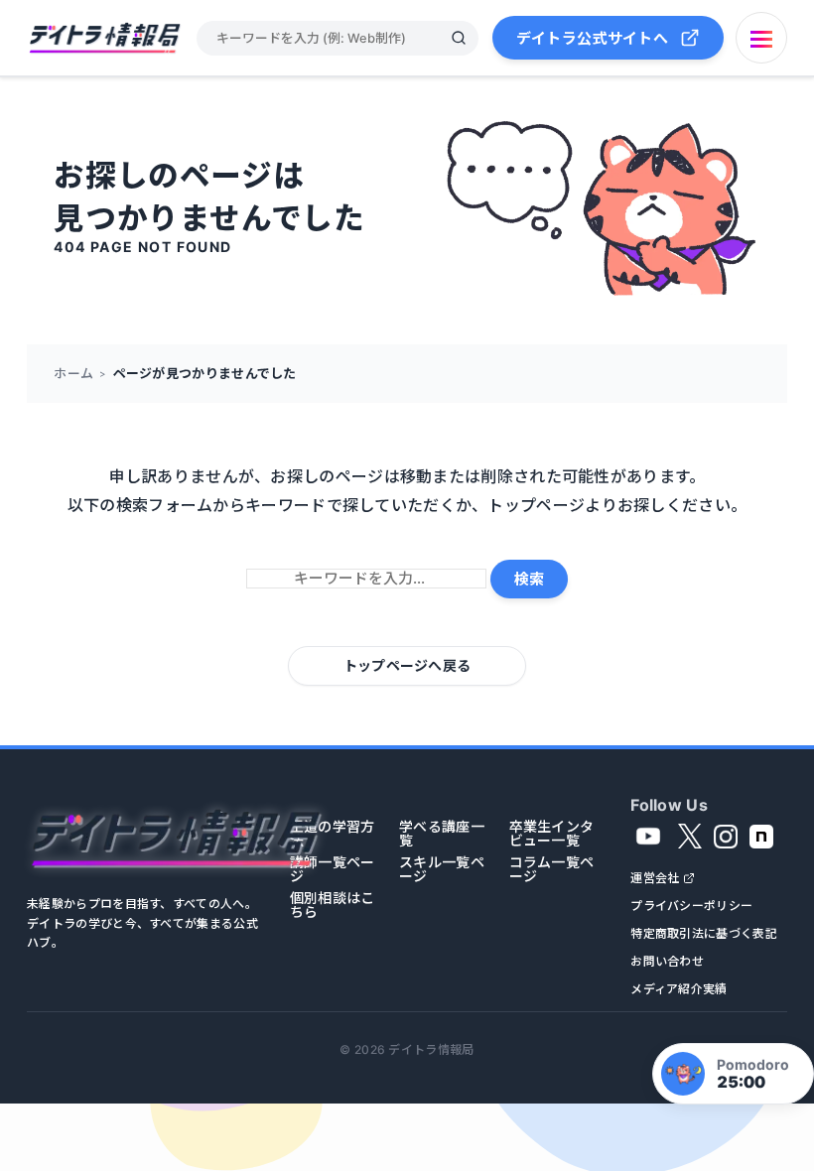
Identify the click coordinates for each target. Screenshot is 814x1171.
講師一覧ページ (332, 869)
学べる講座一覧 (441, 833)
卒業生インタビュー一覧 (552, 833)
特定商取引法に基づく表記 (703, 934)
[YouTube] (648, 836)
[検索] (459, 38)
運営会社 (654, 878)
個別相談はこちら (332, 905)
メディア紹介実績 (678, 989)
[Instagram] (726, 836)
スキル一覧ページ (441, 869)
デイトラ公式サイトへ (592, 38)
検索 (529, 579)
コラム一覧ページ (552, 869)
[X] (690, 836)
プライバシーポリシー (691, 906)
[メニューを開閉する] (761, 38)
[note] (761, 836)
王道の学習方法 (332, 833)
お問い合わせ (667, 962)
